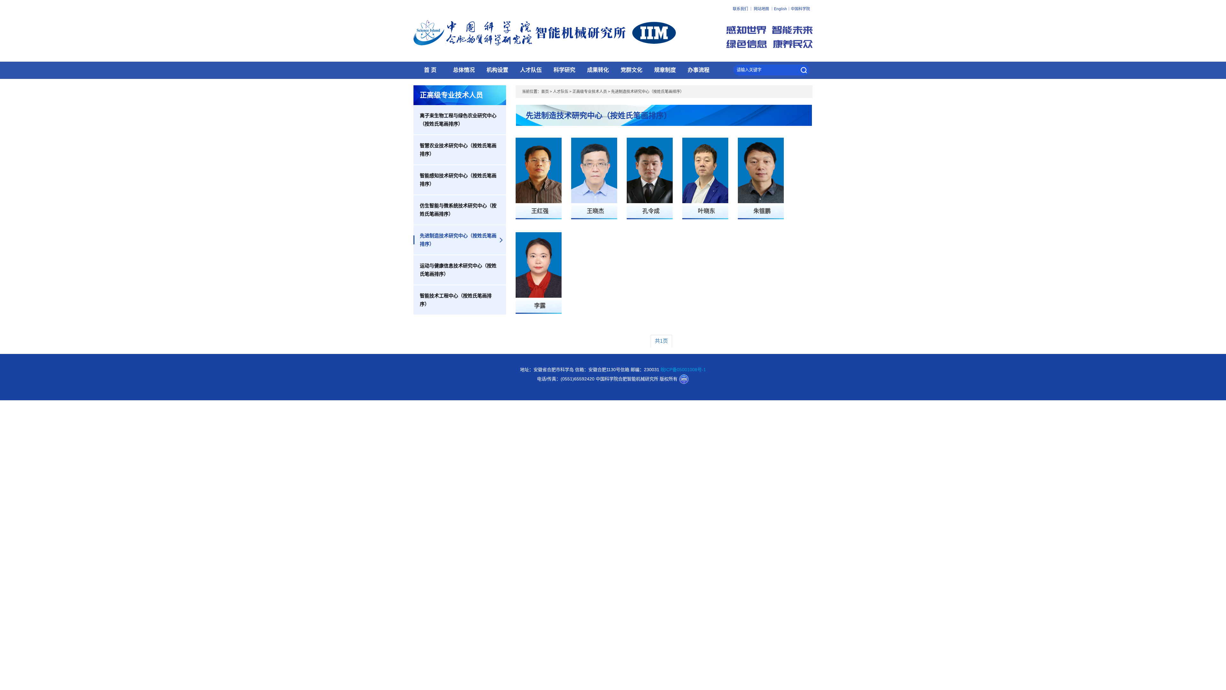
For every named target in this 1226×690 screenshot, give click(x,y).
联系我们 (740, 9)
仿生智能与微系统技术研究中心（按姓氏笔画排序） (458, 210)
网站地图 (761, 9)
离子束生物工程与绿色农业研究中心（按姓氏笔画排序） (458, 119)
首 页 (430, 70)
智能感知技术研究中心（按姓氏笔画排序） (458, 180)
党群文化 (631, 70)
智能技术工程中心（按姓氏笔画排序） (456, 300)
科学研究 (564, 70)
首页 (545, 91)
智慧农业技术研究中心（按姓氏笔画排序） (458, 150)
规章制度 (665, 70)
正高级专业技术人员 (589, 91)
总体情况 (464, 70)
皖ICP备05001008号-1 (683, 369)
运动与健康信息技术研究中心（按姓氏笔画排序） (458, 270)
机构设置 (497, 70)
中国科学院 (800, 9)
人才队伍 (531, 70)
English (780, 9)
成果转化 (598, 70)
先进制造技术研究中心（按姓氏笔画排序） (458, 240)
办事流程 (698, 70)
